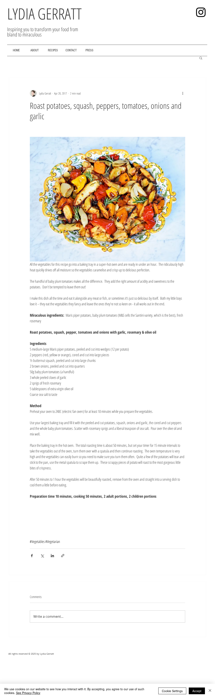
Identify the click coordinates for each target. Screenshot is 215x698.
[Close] (209, 691)
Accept (196, 691)
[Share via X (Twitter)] (42, 556)
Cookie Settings (172, 691)
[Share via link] (63, 556)
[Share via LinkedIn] (52, 556)
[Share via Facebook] (32, 556)
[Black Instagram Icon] (200, 12)
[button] (201, 58)
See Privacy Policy (28, 693)
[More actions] (182, 93)
